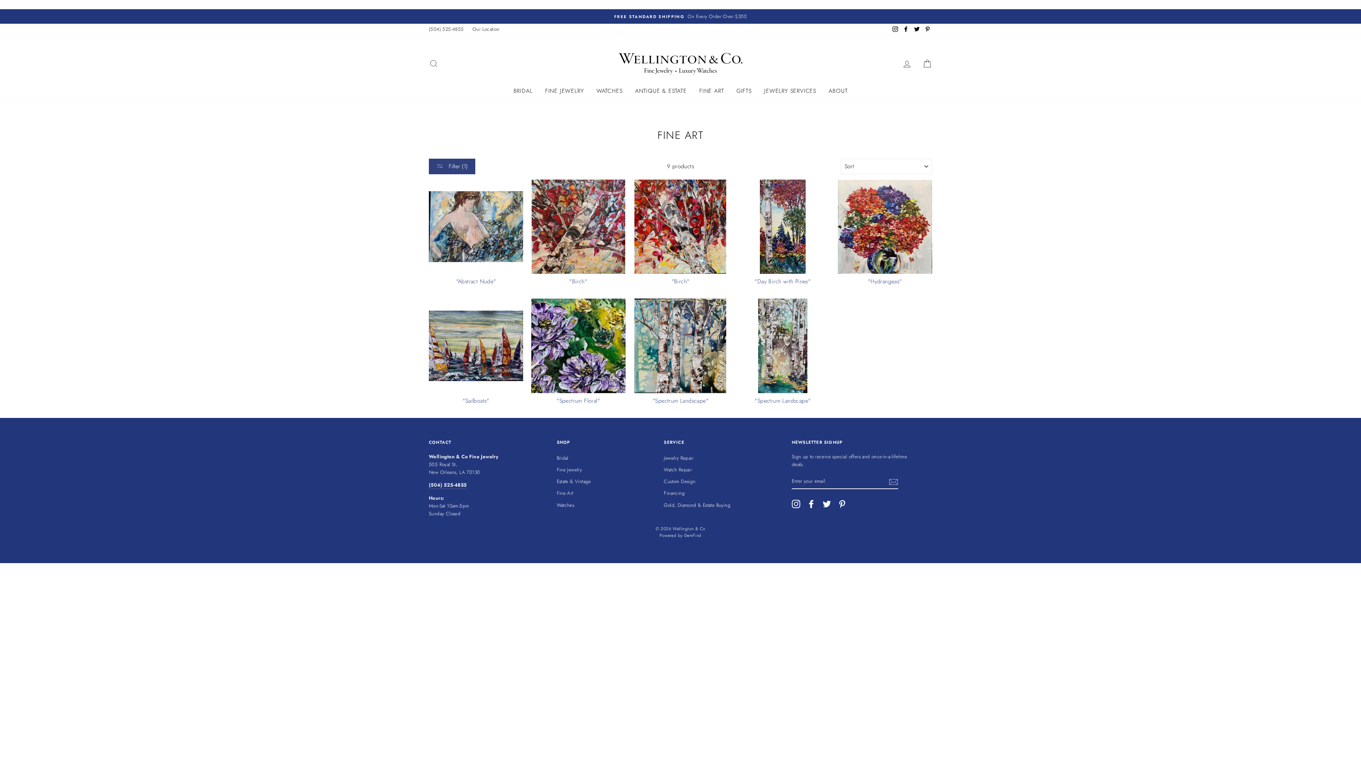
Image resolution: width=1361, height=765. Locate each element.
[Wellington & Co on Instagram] (796, 504)
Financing (674, 493)
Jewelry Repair (679, 457)
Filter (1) (457, 166)
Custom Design (679, 481)
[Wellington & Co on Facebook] (811, 504)
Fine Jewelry (564, 91)
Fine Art (711, 91)
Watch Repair (678, 469)
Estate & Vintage (574, 481)
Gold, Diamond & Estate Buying (697, 505)
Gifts (744, 91)
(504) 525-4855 (446, 29)
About (838, 91)
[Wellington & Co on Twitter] (827, 504)
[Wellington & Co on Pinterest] (842, 504)
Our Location (486, 29)
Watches (610, 91)
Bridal (523, 91)
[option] (680, 17)
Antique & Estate (661, 91)
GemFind (692, 535)
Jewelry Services (790, 91)
